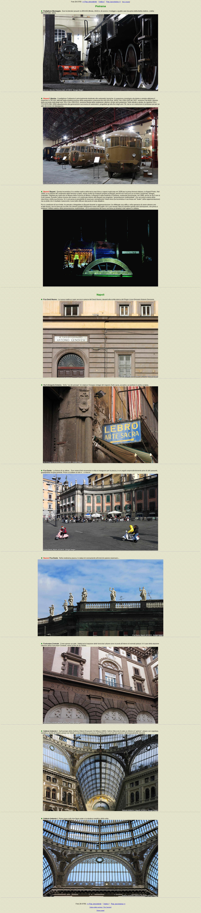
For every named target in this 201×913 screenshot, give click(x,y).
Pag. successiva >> (113, 2)
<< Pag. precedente (89, 2)
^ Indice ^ (101, 2)
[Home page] (100, 910)
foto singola (125, 2)
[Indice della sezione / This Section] (100, 907)
